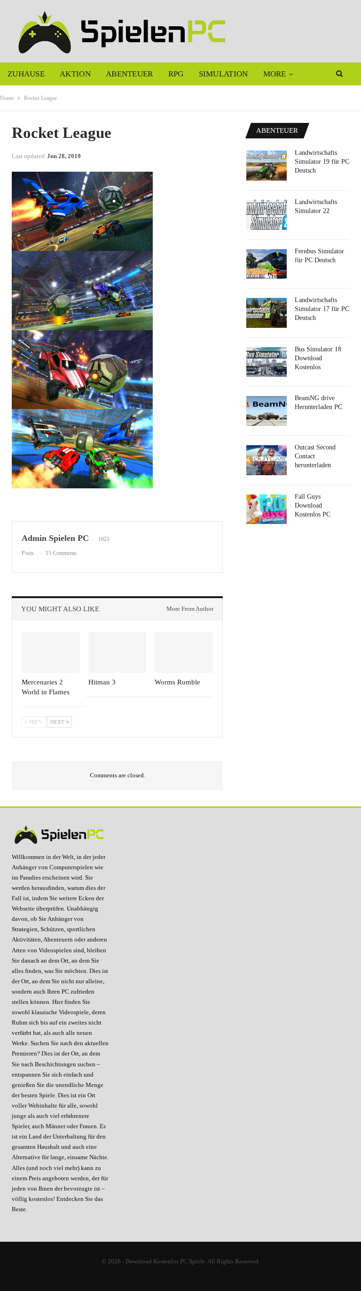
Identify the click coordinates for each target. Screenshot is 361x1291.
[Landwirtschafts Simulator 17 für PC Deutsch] (266, 313)
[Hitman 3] (117, 652)
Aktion (75, 73)
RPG (176, 73)
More (274, 73)
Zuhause (26, 73)
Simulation (223, 73)
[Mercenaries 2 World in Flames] (51, 652)
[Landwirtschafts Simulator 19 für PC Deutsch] (266, 166)
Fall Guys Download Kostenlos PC (312, 505)
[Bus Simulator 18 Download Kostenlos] (266, 362)
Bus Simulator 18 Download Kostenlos (318, 358)
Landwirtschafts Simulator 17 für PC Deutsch (322, 308)
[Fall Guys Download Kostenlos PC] (266, 509)
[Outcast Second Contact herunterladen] (266, 460)
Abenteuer (129, 73)
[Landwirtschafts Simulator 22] (266, 215)
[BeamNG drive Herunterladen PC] (266, 411)
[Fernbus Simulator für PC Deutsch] (266, 264)
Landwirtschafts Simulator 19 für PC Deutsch (322, 161)
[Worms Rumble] (184, 652)
